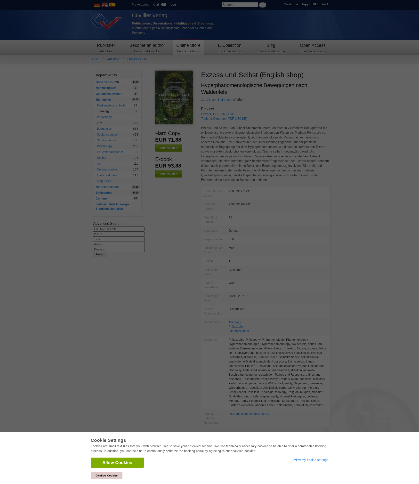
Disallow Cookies (107, 475)
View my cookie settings (311, 460)
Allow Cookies (117, 462)
